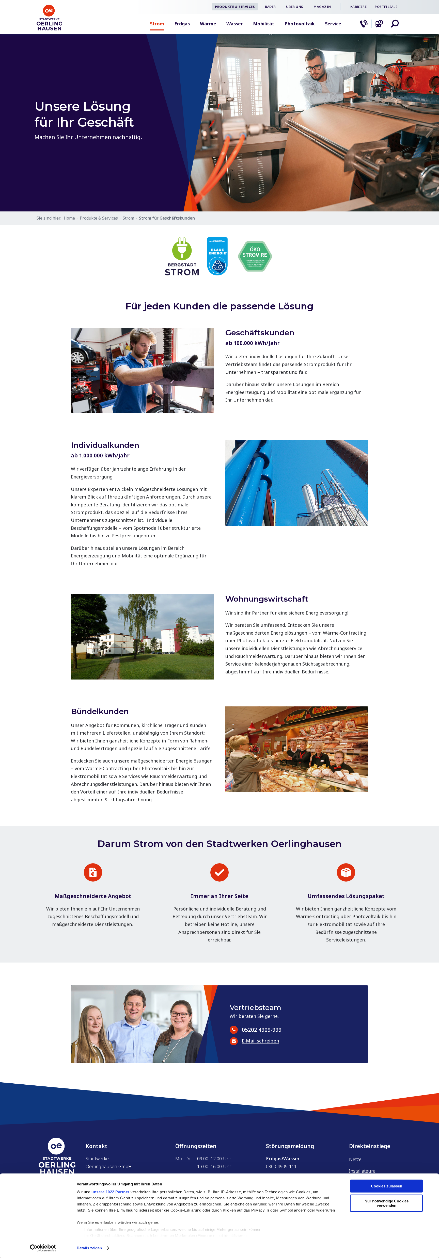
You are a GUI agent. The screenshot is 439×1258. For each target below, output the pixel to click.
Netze (355, 1159)
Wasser (234, 24)
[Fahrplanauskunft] (379, 24)
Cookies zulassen (386, 1186)
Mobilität (263, 24)
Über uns (294, 6)
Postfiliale (386, 6)
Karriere (358, 6)
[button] (394, 23)
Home (69, 218)
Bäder (270, 6)
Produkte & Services (235, 6)
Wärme (208, 24)
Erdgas (182, 24)
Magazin (322, 6)
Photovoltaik (300, 24)
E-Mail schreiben (260, 1041)
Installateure (362, 1171)
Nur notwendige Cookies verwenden (387, 1203)
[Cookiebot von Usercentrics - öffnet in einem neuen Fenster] (43, 1248)
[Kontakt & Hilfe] (364, 24)
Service (333, 24)
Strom (157, 24)
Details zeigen (89, 1248)
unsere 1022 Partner (110, 1192)
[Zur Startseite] (49, 29)
